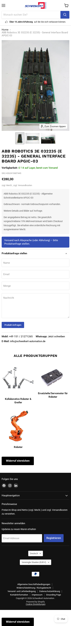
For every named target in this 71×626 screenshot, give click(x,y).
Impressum (37, 594)
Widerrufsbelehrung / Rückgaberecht (34, 588)
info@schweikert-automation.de (23, 341)
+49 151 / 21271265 (17, 336)
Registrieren (53, 538)
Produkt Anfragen (12, 325)
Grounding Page (53, 594)
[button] (20, 138)
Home (5, 29)
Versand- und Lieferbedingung (22, 591)
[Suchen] (64, 15)
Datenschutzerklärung (49, 591)
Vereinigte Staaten (34, 562)
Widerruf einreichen (18, 460)
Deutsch (34, 553)
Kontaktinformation (19, 594)
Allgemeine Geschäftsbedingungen (33, 584)
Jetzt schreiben (50, 336)
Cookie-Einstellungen (35, 604)
